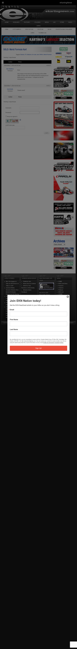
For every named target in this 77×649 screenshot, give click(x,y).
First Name (14, 319)
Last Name (14, 329)
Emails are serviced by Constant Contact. (53, 342)
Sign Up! (38, 348)
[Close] (68, 297)
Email (12, 309)
